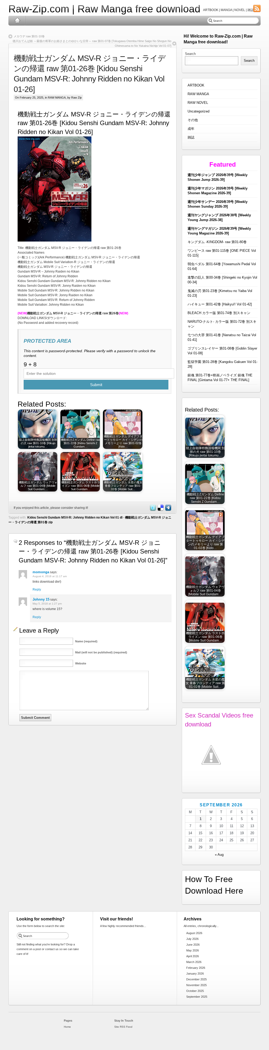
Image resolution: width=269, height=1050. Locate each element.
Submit (96, 384)
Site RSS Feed (123, 1026)
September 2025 (196, 996)
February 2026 (195, 967)
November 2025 (196, 985)
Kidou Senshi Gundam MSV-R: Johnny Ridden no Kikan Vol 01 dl (74, 517)
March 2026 (193, 962)
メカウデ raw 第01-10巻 (29, 36)
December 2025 (196, 979)
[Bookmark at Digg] (167, 510)
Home (17, 20)
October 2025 (195, 990)
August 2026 (194, 933)
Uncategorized (198, 111)
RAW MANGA (57, 97)
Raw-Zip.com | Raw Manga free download (104, 8)
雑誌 (191, 137)
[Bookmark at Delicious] (160, 510)
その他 (193, 120)
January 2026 (195, 973)
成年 (191, 129)
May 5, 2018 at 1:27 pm (47, 603)
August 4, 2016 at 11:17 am (50, 576)
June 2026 (193, 944)
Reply (37, 589)
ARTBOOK (196, 85)
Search (190, 54)
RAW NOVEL (198, 103)
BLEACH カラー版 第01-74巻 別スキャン (219, 313)
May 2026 (192, 950)
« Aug (219, 855)
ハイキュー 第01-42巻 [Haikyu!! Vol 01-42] (220, 304)
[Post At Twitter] (152, 510)
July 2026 (192, 938)
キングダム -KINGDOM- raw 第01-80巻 (217, 242)
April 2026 (192, 956)
